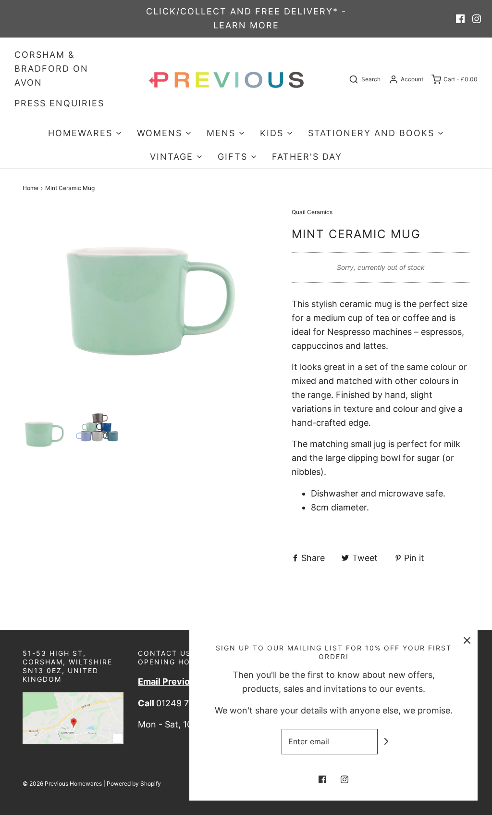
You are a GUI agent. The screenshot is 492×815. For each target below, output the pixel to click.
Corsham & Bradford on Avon (51, 69)
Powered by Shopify (134, 783)
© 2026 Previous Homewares (62, 783)
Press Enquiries (59, 103)
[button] (44, 434)
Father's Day (307, 157)
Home (30, 187)
